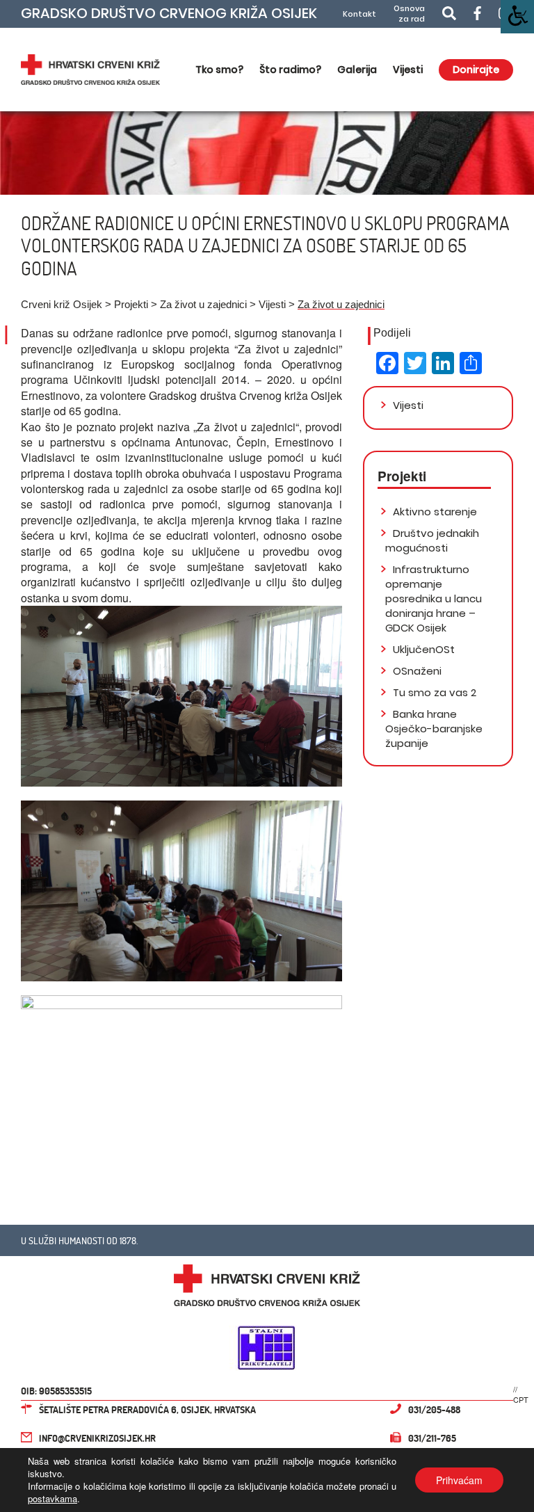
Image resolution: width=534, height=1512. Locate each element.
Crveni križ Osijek (61, 304)
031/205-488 (434, 1409)
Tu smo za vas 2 (433, 692)
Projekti (131, 304)
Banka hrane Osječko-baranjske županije (434, 728)
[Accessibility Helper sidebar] (517, 16)
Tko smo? (219, 70)
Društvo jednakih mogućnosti (432, 540)
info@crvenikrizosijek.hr (97, 1438)
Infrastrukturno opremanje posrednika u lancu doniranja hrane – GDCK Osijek (433, 598)
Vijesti (408, 70)
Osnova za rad (409, 13)
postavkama (52, 1499)
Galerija (357, 70)
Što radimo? (290, 70)
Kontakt (359, 14)
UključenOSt (422, 649)
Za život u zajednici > (209, 304)
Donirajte (476, 70)
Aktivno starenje (433, 511)
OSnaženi (416, 670)
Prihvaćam (459, 1480)
